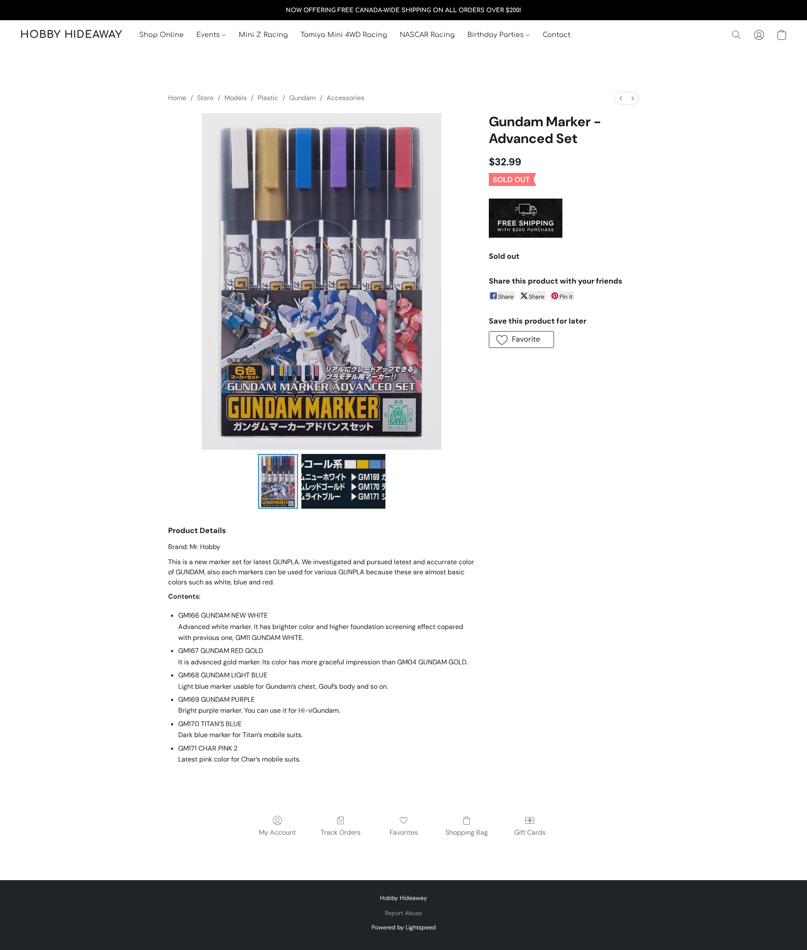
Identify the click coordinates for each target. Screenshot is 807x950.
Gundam (302, 97)
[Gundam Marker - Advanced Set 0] (278, 481)
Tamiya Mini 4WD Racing (344, 35)
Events (209, 35)
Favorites (404, 832)
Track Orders (341, 832)
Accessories (345, 97)
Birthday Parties (496, 35)
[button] (71, 34)
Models (235, 97)
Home (177, 97)
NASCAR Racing (427, 35)
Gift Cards (530, 832)
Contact (556, 35)
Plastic (268, 97)
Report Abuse (403, 913)
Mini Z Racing (263, 35)
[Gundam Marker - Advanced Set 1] (343, 481)
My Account (277, 832)
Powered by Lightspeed (404, 927)
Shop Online (161, 35)
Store (205, 97)
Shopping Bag (467, 832)
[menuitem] (621, 98)
